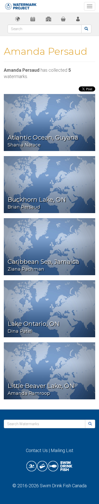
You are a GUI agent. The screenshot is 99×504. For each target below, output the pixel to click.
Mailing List (62, 450)
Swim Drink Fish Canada (63, 485)
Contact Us (37, 450)
